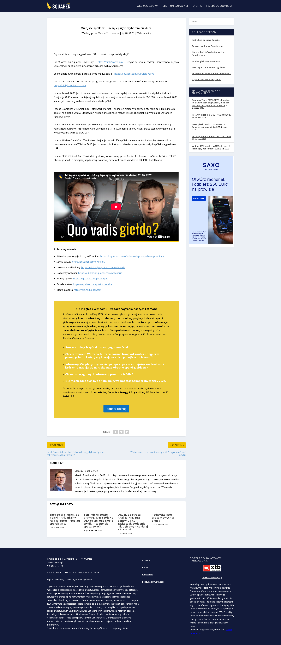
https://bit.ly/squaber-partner (70, 85)
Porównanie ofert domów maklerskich (211, 73)
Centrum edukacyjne (175, 6)
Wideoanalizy (144, 33)
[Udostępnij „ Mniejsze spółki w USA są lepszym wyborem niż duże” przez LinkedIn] (127, 432)
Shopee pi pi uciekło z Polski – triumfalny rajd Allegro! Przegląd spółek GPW (65, 519)
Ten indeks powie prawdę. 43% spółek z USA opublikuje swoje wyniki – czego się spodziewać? (98, 520)
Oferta (197, 6)
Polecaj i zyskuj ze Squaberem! (207, 46)
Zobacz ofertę (116, 409)
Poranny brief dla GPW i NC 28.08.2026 (211, 114)
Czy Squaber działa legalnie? (206, 79)
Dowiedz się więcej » (212, 577)
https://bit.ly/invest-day (110, 62)
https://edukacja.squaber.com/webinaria (103, 267)
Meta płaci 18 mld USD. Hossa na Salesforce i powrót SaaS (209, 125)
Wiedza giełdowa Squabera (206, 61)
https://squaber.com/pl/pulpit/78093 (134, 73)
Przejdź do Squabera (219, 6)
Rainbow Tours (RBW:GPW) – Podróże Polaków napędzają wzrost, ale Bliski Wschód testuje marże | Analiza (210, 103)
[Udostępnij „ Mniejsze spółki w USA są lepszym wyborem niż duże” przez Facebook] (115, 432)
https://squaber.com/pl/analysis (90, 278)
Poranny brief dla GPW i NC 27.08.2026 (211, 136)
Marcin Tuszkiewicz (108, 33)
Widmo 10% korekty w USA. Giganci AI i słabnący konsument (211, 147)
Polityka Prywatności (153, 581)
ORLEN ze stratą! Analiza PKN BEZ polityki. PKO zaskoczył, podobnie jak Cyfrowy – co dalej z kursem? (133, 522)
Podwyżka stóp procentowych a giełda (163, 517)
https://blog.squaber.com (87, 289)
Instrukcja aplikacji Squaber (206, 40)
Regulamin (147, 574)
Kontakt (146, 567)
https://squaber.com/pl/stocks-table (92, 284)
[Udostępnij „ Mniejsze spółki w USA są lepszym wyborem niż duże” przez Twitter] (121, 432)
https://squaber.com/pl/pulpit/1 (89, 261)
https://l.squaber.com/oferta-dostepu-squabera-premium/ (132, 256)
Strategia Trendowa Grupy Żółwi (208, 67)
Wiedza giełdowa (147, 6)
